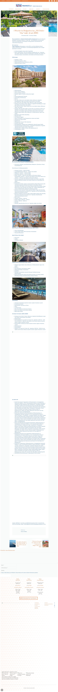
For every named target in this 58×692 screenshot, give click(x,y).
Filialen (24, 9)
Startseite (11, 9)
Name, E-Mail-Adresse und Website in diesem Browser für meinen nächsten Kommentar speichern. (19, 572)
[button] (2, 690)
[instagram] (57, 1)
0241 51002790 (41, 585)
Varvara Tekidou (34, 35)
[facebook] (52, 1)
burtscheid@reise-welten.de (29, 587)
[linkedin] (49, 1)
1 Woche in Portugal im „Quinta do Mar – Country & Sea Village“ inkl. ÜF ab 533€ (36, 544)
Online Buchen (46, 9)
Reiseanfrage (18, 9)
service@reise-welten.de (17, 587)
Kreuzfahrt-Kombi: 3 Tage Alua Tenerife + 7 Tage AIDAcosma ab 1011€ (22, 544)
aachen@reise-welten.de (40, 587)
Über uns (31, 9)
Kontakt (38, 9)
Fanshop (36, 607)
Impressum (46, 605)
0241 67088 (29, 585)
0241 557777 (18, 585)
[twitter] (54, 1)
